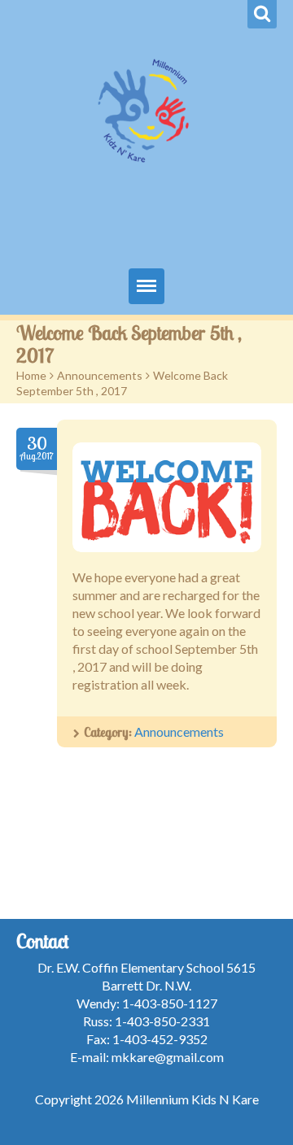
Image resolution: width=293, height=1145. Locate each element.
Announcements (99, 375)
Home (31, 375)
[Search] (262, 14)
